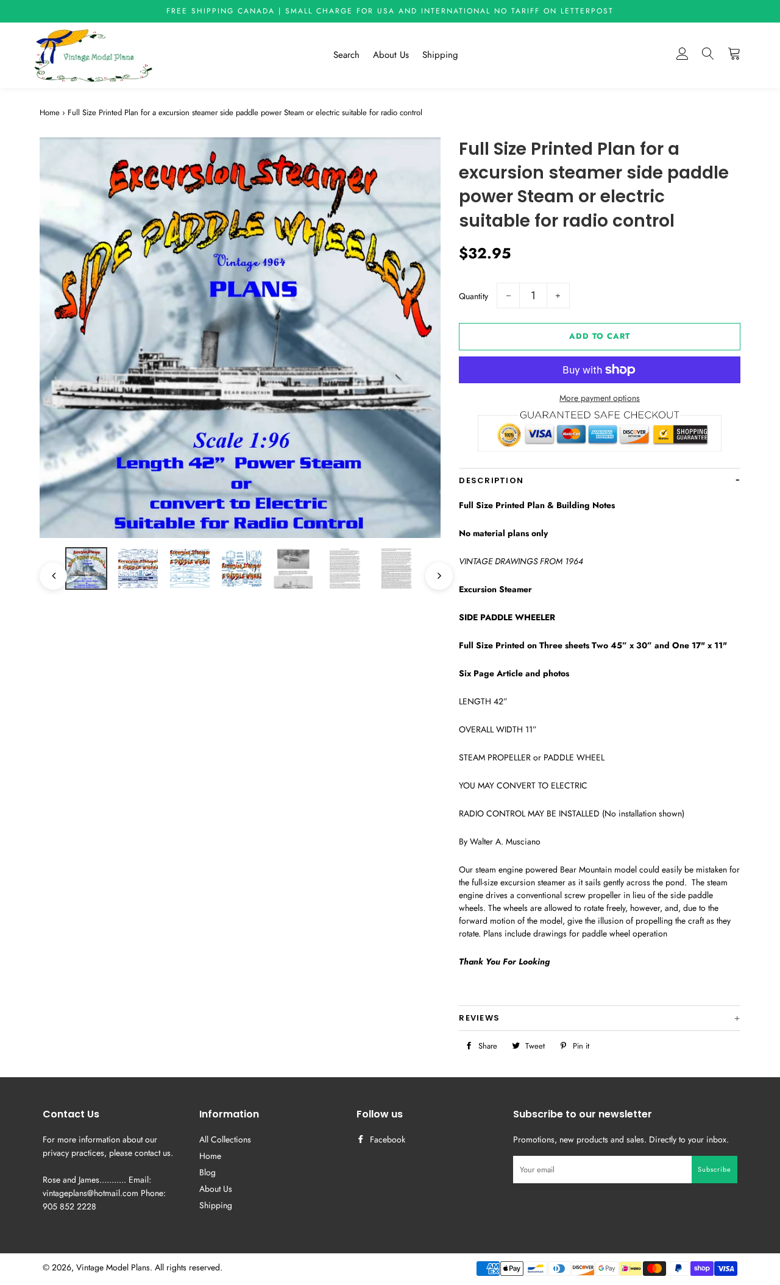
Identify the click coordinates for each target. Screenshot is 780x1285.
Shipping (440, 55)
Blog (207, 1172)
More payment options (599, 398)
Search (346, 55)
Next (433, 570)
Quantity (473, 296)
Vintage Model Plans (113, 1267)
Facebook (386, 1139)
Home (50, 112)
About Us (391, 55)
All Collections (225, 1139)
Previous (47, 570)
